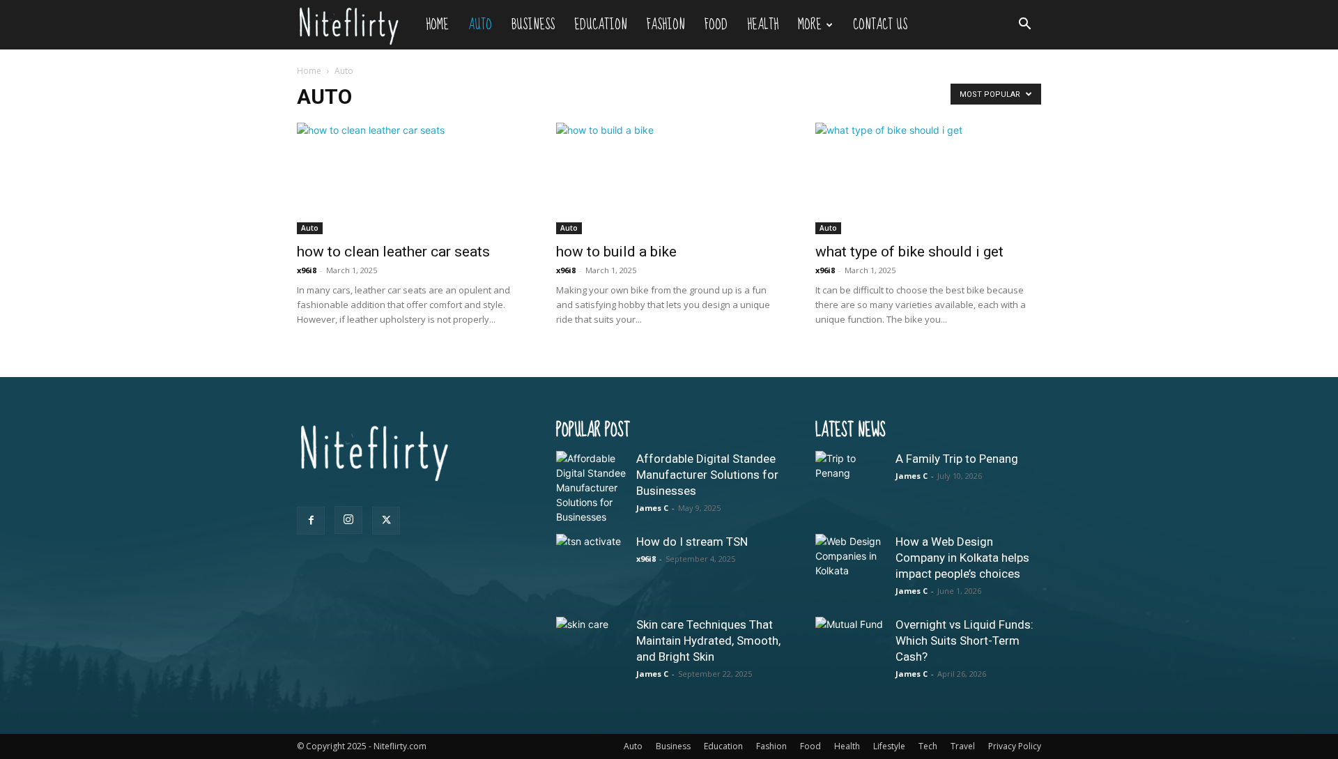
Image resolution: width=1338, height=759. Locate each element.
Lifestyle (889, 746)
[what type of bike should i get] (928, 178)
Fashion (666, 25)
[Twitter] (386, 521)
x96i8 (306, 270)
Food (716, 25)
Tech (927, 746)
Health (762, 25)
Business (533, 25)
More (810, 25)
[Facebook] (311, 521)
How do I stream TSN (692, 542)
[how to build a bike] (669, 178)
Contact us (880, 25)
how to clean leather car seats (393, 251)
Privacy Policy (1014, 746)
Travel (963, 746)
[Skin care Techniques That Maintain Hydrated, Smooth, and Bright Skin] (591, 652)
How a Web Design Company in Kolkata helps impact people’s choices (962, 558)
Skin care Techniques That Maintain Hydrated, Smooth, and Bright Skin (708, 641)
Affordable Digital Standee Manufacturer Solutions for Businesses (707, 475)
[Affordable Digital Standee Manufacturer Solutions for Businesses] (591, 487)
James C (652, 508)
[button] (1024, 25)
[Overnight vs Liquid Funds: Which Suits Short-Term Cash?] (850, 652)
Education (600, 25)
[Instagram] (348, 520)
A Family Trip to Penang (956, 459)
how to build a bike (616, 251)
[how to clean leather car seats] (410, 178)
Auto (480, 25)
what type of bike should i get (909, 251)
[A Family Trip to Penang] (850, 486)
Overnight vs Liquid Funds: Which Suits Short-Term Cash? (964, 641)
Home (437, 25)
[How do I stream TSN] (591, 569)
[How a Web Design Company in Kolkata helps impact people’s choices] (850, 569)
